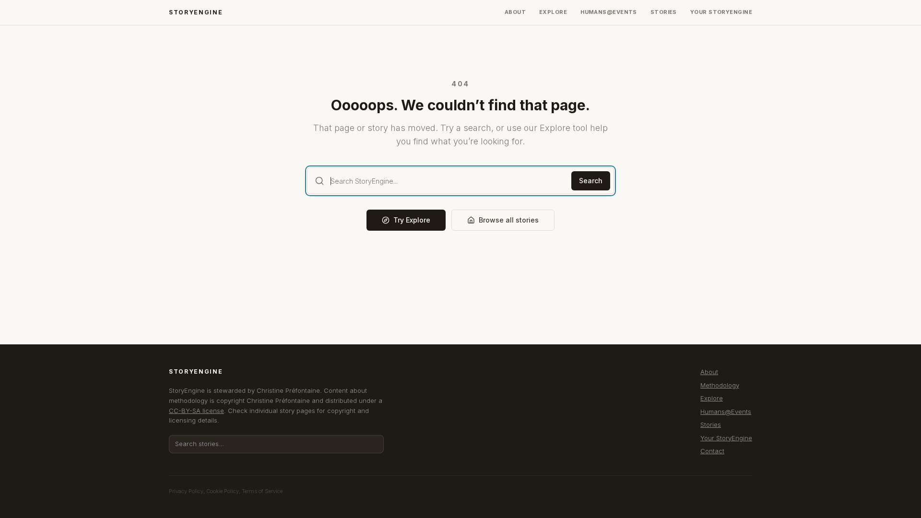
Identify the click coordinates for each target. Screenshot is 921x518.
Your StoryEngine (721, 12)
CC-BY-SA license (196, 410)
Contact (712, 451)
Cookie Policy (222, 491)
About (515, 12)
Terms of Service (262, 491)
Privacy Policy (186, 491)
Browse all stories (509, 220)
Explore (553, 12)
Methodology (719, 385)
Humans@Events (608, 12)
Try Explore (411, 220)
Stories (663, 12)
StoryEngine (196, 12)
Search (590, 181)
